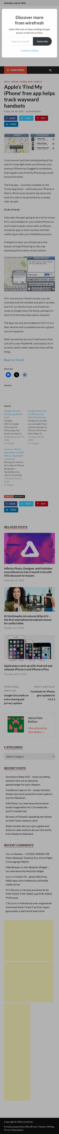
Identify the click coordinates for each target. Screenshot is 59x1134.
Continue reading (29, 50)
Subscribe (42, 41)
